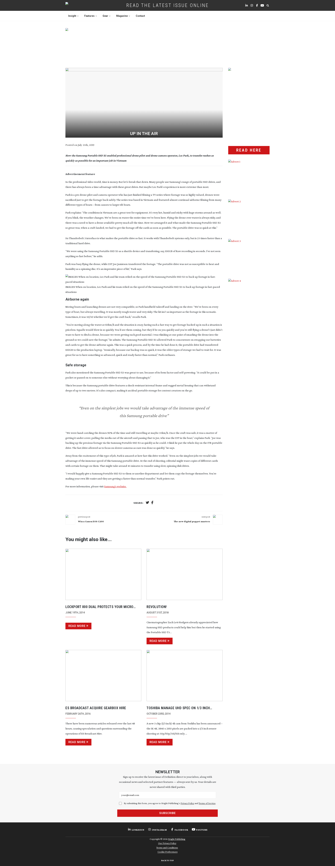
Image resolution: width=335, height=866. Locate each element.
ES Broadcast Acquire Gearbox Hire (95, 708)
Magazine (122, 15)
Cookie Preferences (168, 851)
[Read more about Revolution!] (184, 574)
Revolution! (157, 607)
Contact (140, 15)
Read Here (248, 150)
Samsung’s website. (115, 486)
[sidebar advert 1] (249, 177)
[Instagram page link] (252, 5)
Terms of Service (207, 803)
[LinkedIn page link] (246, 5)
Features (89, 15)
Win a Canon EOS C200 (91, 521)
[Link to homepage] (77, 5)
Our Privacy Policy (167, 843)
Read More (76, 626)
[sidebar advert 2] (249, 216)
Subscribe (167, 813)
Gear (105, 15)
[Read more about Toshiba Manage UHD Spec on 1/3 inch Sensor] (184, 675)
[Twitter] (147, 502)
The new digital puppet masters (192, 521)
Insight (72, 15)
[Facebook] (152, 502)
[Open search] (268, 5)
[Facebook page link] (257, 5)
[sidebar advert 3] (249, 256)
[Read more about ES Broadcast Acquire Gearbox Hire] (103, 675)
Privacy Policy (187, 803)
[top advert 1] (167, 43)
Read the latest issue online (167, 5)
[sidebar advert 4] (249, 320)
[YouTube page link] (262, 5)
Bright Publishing (176, 839)
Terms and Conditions (167, 847)
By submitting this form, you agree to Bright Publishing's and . (170, 803)
